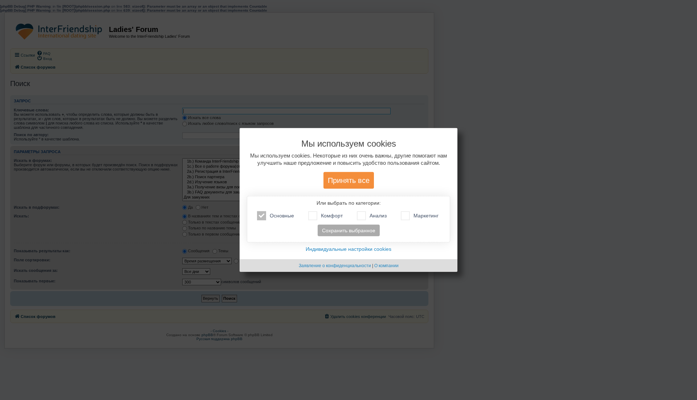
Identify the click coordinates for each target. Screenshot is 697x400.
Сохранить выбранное (348, 230)
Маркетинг (426, 216)
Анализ (378, 216)
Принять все (349, 180)
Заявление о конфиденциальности (335, 265)
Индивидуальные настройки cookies (348, 249)
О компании (386, 265)
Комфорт (332, 216)
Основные (282, 216)
